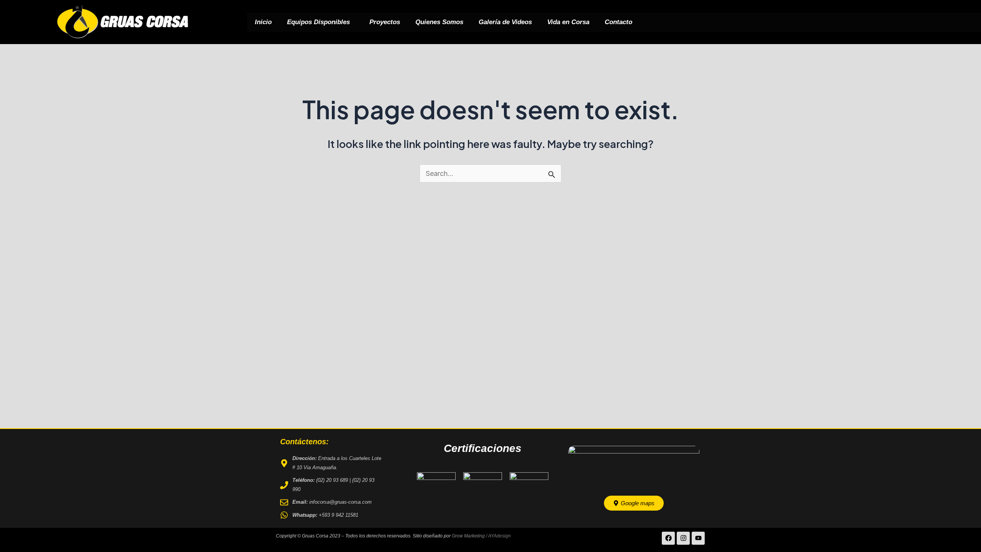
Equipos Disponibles (318, 22)
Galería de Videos (505, 22)
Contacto (618, 22)
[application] (353, 22)
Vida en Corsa (568, 22)
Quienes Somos (439, 22)
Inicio (263, 22)
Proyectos (384, 22)
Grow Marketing (468, 536)
